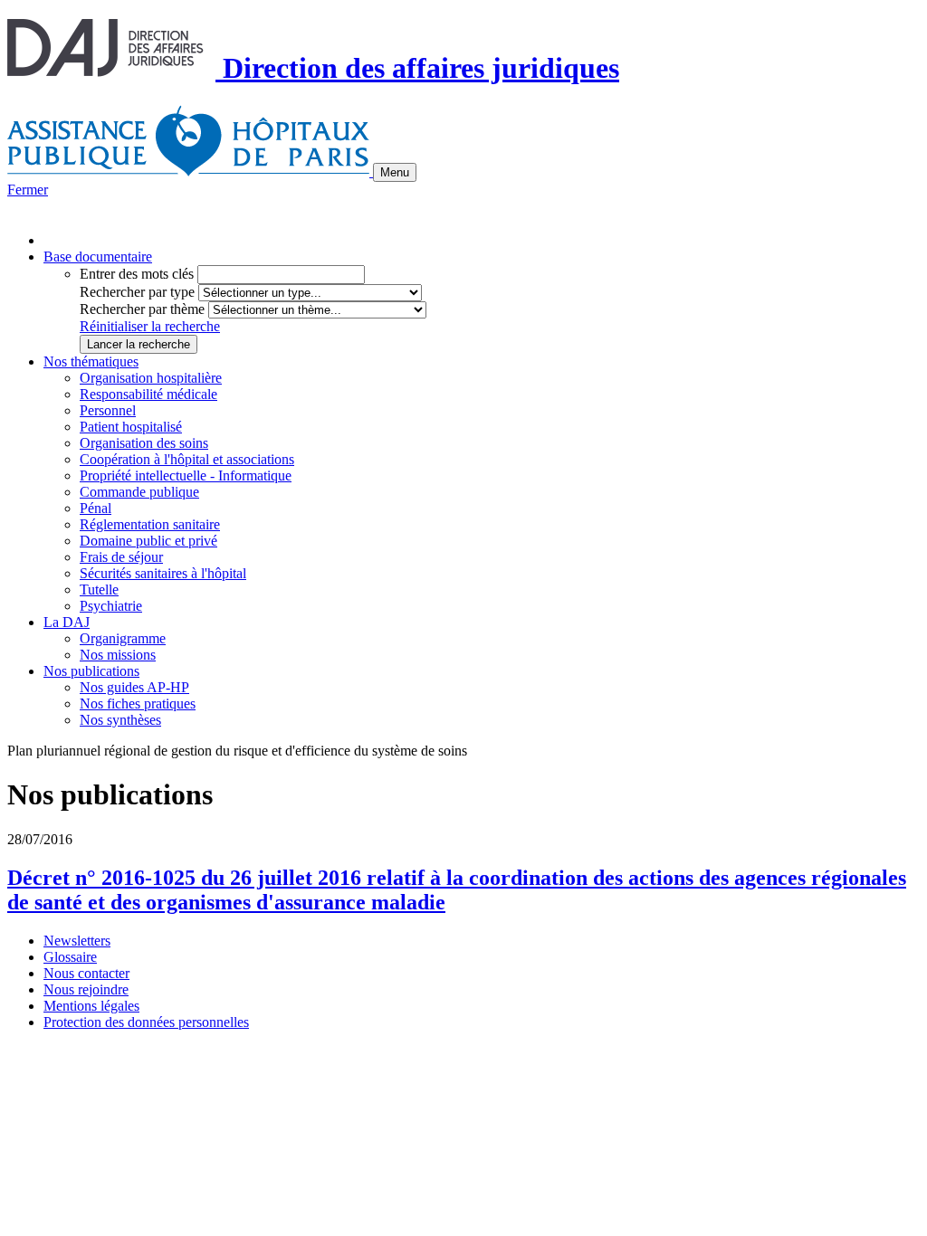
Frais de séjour (121, 557)
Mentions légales (91, 1005)
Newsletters (76, 940)
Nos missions (118, 654)
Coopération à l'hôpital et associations (187, 459)
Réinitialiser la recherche (150, 326)
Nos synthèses (120, 719)
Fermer (27, 189)
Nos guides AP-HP (134, 687)
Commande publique (139, 491)
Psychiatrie (111, 605)
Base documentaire (97, 256)
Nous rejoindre (86, 989)
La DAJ (66, 622)
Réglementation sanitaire (150, 524)
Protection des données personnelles (146, 1022)
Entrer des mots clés (137, 273)
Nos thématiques (91, 361)
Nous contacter (86, 973)
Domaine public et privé (148, 540)
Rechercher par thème (142, 309)
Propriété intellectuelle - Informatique (185, 475)
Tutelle (99, 589)
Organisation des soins (144, 443)
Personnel (108, 410)
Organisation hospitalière (151, 377)
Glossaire (70, 957)
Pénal (95, 508)
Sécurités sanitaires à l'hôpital (163, 573)
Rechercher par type (137, 291)
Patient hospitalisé (131, 426)
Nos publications (91, 671)
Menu (394, 172)
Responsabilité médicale (148, 394)
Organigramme (123, 638)
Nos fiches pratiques (138, 703)
